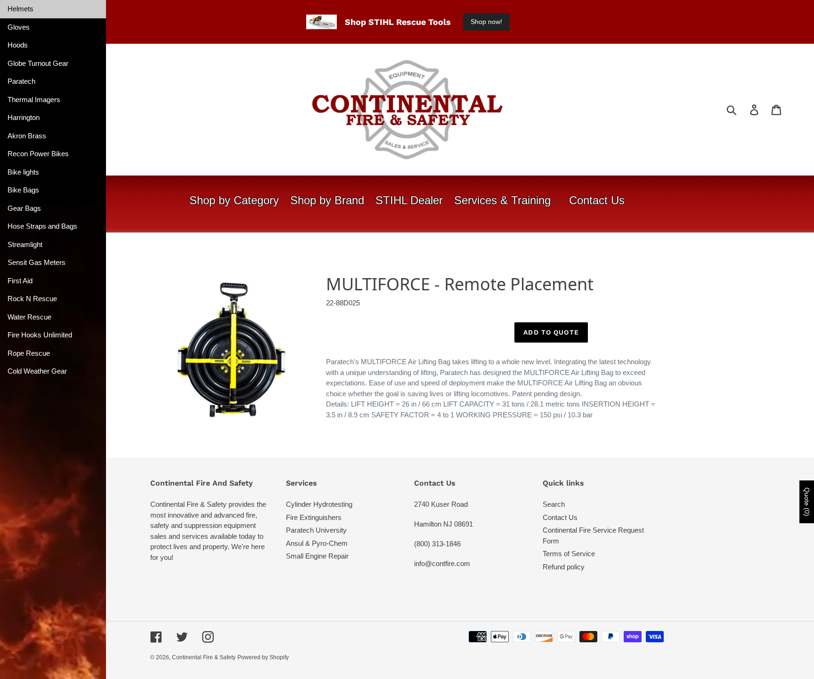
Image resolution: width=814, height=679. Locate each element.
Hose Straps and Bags (42, 226)
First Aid (20, 281)
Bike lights (23, 172)
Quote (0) (807, 501)
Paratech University (316, 530)
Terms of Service (569, 554)
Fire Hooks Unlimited (40, 335)
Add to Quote (550, 332)
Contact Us (560, 517)
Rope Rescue (29, 353)
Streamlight (25, 244)
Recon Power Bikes (38, 154)
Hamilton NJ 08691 (443, 524)
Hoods (18, 45)
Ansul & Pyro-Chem (317, 543)
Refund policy (564, 567)
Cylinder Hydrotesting (319, 504)
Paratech (21, 81)
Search (554, 504)
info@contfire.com (442, 563)
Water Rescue (29, 317)
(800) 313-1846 (437, 544)
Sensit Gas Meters (36, 262)
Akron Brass (27, 136)
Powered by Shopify (263, 657)
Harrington (24, 117)
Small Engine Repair (317, 556)
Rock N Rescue (32, 299)
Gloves (19, 27)
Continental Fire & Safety (204, 657)
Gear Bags (24, 208)
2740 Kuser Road (441, 504)
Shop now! (486, 21)
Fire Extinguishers (314, 517)
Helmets (20, 9)
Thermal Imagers (34, 100)
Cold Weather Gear (37, 371)
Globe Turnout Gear (38, 63)
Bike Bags (23, 190)
